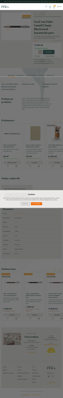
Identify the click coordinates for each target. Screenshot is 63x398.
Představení (11, 75)
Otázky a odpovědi (31, 75)
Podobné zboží (50, 75)
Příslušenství (20, 75)
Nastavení (25, 204)
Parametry (41, 75)
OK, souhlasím (36, 204)
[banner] (5, 6)
